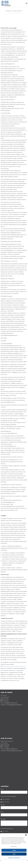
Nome (3, 789)
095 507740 (5, 699)
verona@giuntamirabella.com (10, 749)
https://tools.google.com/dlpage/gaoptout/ (14, 666)
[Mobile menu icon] (26, 3)
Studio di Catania (6, 799)
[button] (26, 835)
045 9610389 (5, 745)
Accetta (14, 850)
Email (2, 812)
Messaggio (4, 819)
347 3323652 (5, 747)
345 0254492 (5, 701)
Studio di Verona (5, 802)
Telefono (3, 804)
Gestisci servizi (14, 846)
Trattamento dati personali (7, 828)
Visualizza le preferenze (14, 857)
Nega (14, 854)
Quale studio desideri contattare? (9, 796)
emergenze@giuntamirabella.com (14, 705)
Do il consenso (5, 831)
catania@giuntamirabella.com (10, 703)
